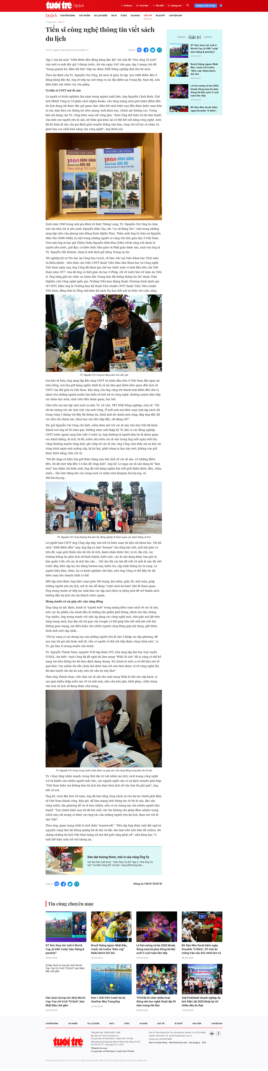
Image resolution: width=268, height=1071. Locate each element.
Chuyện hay (175, 15)
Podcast (128, 5)
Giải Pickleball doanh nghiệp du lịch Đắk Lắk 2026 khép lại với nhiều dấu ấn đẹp (201, 1001)
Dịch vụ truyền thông (158, 1042)
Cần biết (160, 5)
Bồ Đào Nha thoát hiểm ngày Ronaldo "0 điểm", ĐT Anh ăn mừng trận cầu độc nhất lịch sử (201, 949)
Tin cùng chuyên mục (71, 904)
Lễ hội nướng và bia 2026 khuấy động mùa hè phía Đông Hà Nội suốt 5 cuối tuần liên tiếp (155, 949)
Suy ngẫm (84, 15)
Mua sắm (197, 1023)
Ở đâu (124, 15)
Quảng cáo (176, 5)
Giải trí (148, 15)
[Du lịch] (79, 5)
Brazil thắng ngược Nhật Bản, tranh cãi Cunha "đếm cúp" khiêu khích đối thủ (109, 949)
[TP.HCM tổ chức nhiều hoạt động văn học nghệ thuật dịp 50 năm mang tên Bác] (156, 979)
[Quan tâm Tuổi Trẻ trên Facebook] (218, 1042)
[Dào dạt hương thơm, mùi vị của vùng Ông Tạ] (64, 861)
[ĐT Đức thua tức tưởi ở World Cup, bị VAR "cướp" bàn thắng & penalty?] (179, 51)
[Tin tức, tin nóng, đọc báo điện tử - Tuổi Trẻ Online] (60, 6)
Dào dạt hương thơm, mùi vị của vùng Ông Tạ (118, 857)
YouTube (143, 5)
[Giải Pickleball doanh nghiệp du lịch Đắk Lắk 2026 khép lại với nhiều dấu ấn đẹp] (202, 979)
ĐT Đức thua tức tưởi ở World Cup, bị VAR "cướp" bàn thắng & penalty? (204, 48)
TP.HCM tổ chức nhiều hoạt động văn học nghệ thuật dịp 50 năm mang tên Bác (156, 1001)
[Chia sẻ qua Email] (159, 49)
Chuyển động (67, 15)
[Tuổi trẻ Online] (68, 1041)
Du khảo (135, 15)
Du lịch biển (100, 15)
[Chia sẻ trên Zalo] (139, 49)
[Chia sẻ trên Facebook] (146, 49)
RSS (204, 1042)
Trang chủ (51, 22)
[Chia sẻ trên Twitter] (152, 49)
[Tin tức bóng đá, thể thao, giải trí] (51, 15)
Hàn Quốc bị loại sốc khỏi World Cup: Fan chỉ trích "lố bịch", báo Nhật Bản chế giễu (65, 1001)
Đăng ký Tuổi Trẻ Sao (205, 5)
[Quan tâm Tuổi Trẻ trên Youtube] (211, 1042)
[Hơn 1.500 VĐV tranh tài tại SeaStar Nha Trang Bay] (111, 979)
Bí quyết (160, 15)
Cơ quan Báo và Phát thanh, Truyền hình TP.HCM (112, 1051)
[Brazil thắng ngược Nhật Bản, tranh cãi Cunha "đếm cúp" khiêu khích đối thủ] (179, 70)
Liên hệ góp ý (194, 1042)
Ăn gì (114, 15)
